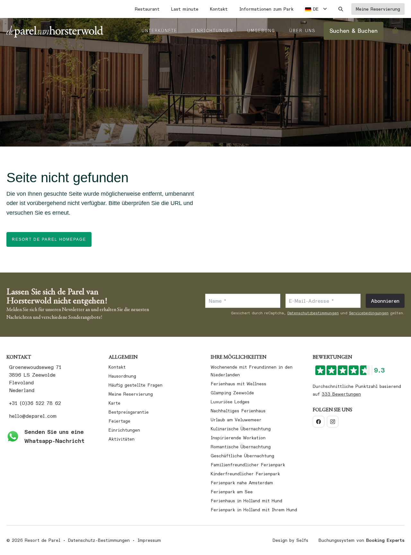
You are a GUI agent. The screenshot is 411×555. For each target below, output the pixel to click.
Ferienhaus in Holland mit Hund (246, 501)
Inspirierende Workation (238, 438)
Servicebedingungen (369, 312)
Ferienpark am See (232, 492)
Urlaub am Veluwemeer (236, 420)
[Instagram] (332, 421)
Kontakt (117, 367)
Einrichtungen (124, 430)
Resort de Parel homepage (49, 239)
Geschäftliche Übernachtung (242, 456)
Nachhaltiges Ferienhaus (238, 411)
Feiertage (119, 421)
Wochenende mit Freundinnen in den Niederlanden (252, 371)
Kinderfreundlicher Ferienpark (245, 474)
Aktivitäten (122, 439)
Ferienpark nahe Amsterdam (242, 483)
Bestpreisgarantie (129, 412)
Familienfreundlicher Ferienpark (248, 465)
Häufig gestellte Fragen (135, 385)
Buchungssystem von (362, 540)
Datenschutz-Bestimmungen (99, 540)
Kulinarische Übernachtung (241, 429)
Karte (114, 403)
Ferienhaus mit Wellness (238, 384)
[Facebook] (318, 421)
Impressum (149, 540)
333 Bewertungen (341, 394)
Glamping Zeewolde (232, 393)
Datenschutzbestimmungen (313, 312)
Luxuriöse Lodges (230, 402)
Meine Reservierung (131, 394)
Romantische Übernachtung (241, 447)
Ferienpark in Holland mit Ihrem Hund (254, 510)
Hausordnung (122, 376)
